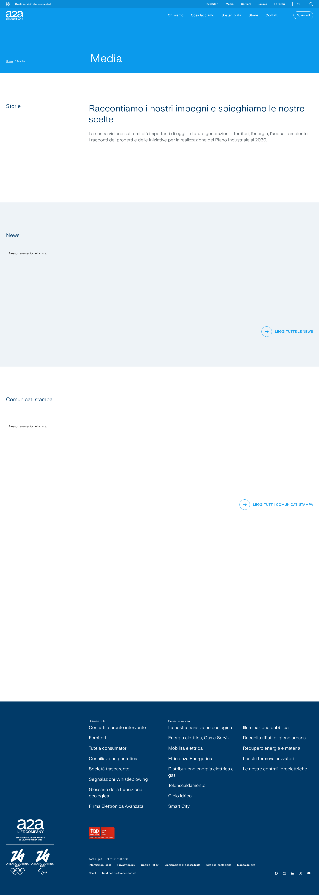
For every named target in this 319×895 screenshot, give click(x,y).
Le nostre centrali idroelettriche (275, 768)
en (299, 4)
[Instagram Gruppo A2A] (284, 873)
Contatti (272, 15)
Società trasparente (109, 768)
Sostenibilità (231, 15)
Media (230, 3)
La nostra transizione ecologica (200, 727)
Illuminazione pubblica (266, 727)
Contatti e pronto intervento (117, 727)
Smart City (179, 806)
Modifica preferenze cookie (119, 873)
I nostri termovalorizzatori (268, 758)
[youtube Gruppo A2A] (308, 873)
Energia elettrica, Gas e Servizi (199, 737)
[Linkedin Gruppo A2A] (292, 873)
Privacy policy (126, 864)
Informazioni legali (100, 864)
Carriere (246, 3)
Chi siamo (175, 15)
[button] (28, 4)
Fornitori (279, 3)
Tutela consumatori (108, 748)
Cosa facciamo (202, 15)
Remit (92, 873)
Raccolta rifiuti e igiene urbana (274, 737)
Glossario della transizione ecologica (115, 792)
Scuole (262, 3)
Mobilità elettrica (185, 748)
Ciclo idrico (180, 795)
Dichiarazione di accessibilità (182, 864)
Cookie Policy (149, 864)
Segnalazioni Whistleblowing (118, 779)
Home (9, 61)
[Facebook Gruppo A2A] (276, 873)
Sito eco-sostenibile (218, 864)
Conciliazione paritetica (113, 758)
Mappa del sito (246, 864)
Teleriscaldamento (186, 785)
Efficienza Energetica (190, 758)
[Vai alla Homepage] (14, 15)
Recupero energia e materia (271, 748)
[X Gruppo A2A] (300, 873)
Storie (253, 15)
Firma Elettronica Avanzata (116, 806)
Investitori (212, 3)
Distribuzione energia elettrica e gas (201, 772)
